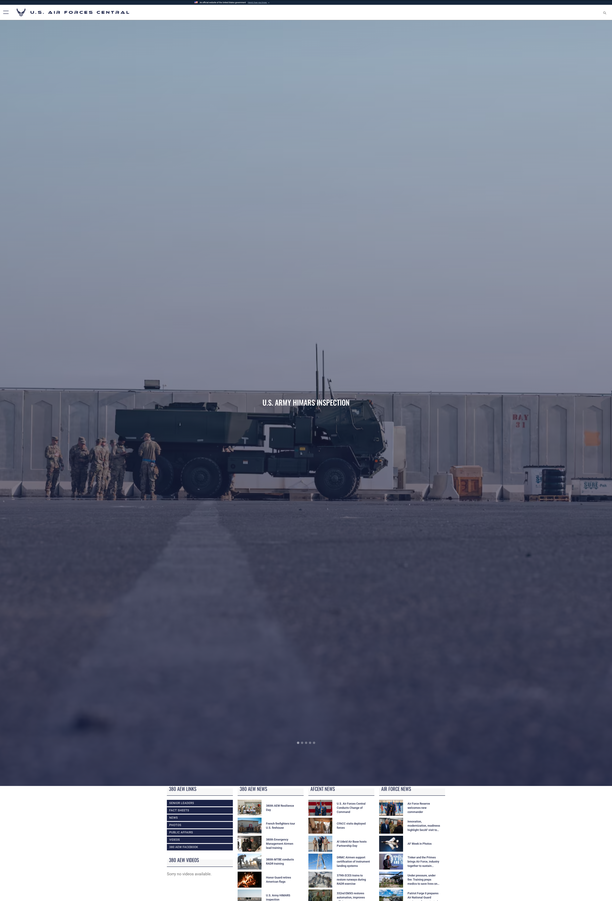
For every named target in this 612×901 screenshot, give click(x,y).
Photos (175, 825)
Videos (174, 839)
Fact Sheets (179, 810)
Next (551, 403)
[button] (259, 2)
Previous (61, 403)
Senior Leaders (181, 803)
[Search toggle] (604, 12)
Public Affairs (181, 832)
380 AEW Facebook (183, 847)
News (173, 817)
